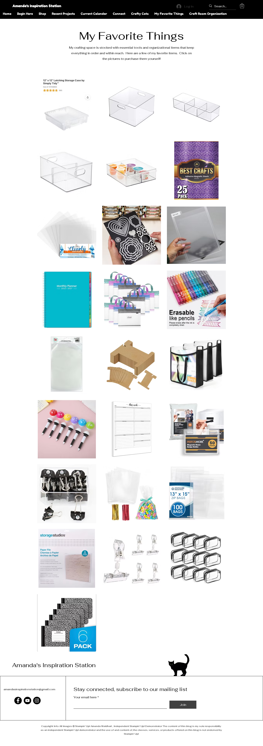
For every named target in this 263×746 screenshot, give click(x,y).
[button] (242, 5)
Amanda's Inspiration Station (37, 6)
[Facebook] (18, 700)
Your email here (85, 697)
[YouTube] (27, 700)
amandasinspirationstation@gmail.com (29, 689)
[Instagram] (37, 700)
